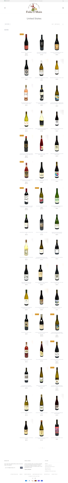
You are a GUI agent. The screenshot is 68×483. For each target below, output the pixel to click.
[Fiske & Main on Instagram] (35, 478)
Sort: (53, 24)
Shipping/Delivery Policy (50, 466)
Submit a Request (28, 469)
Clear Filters (6, 29)
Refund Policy (47, 474)
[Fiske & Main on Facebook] (32, 478)
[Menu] (5, 8)
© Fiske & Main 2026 (14, 474)
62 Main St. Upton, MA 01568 (50, 471)
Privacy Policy (48, 469)
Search (46, 463)
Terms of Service (48, 465)
